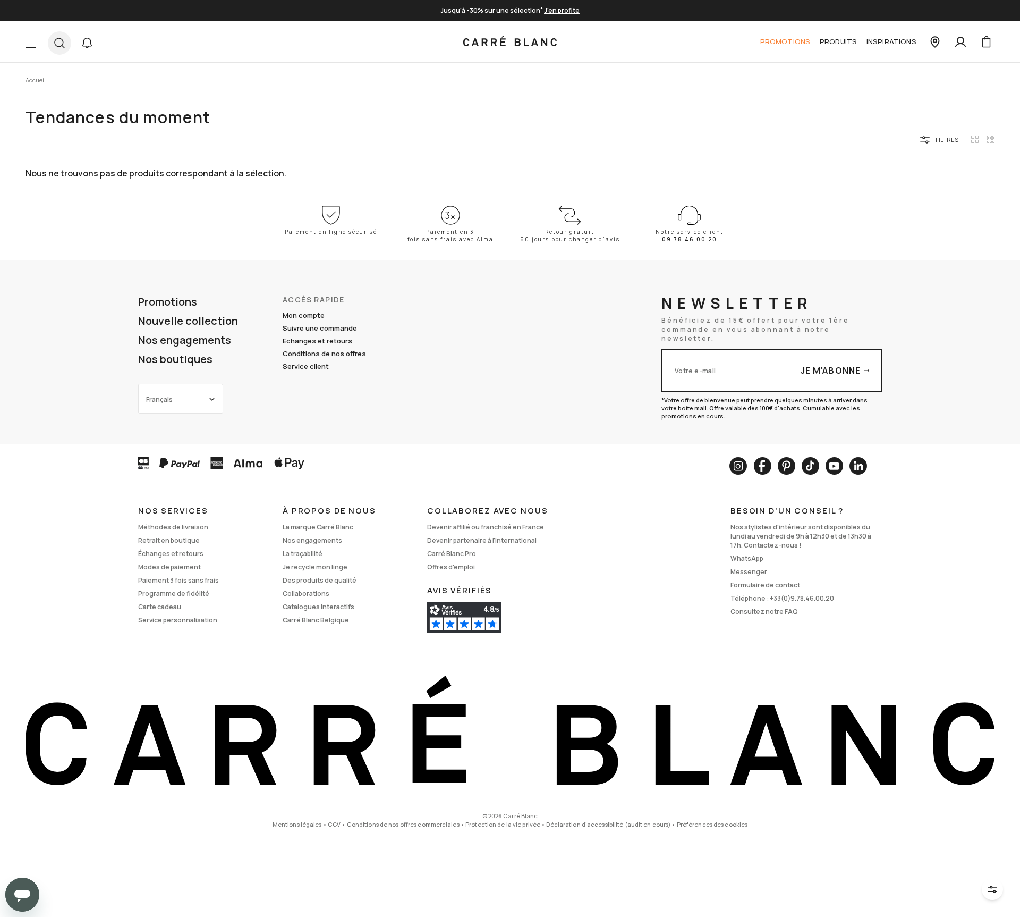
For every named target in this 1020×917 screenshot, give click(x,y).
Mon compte (304, 315)
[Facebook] (762, 466)
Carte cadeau (159, 606)
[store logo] (510, 42)
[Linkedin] (858, 466)
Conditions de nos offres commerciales (403, 824)
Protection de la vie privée (502, 824)
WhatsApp (746, 558)
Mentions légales (297, 824)
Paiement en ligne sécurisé (331, 231)
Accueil (36, 80)
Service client (306, 366)
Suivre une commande (320, 328)
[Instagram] (738, 466)
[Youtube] (834, 466)
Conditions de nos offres (324, 353)
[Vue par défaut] (975, 139)
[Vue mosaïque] (990, 139)
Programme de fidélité (173, 593)
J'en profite (562, 10)
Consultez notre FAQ (764, 611)
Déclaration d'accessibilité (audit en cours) (608, 824)
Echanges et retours (317, 341)
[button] (87, 43)
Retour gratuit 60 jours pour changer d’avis (570, 235)
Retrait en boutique (169, 540)
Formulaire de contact (765, 585)
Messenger (748, 571)
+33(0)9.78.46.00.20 (802, 598)
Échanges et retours (170, 553)
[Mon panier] (986, 42)
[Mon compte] (960, 42)
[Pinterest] (786, 466)
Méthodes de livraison (173, 527)
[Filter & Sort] (992, 889)
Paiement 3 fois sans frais (178, 580)
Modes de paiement (169, 566)
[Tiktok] (810, 466)
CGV (334, 824)
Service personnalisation (177, 620)
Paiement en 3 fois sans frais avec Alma (450, 235)
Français (159, 399)
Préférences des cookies (712, 824)
